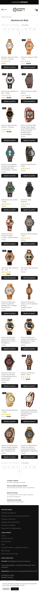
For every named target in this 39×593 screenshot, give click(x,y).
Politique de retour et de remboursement (15, 516)
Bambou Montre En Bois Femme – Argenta (9, 58)
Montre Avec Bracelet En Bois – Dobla (9, 92)
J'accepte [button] (15, 589)
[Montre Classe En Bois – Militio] (29, 153)
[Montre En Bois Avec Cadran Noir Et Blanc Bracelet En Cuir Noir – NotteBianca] (9, 326)
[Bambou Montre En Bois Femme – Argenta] (9, 46)
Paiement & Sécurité (8, 519)
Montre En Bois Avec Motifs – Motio (28, 373)
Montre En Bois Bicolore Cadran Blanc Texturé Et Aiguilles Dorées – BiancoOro (29, 412)
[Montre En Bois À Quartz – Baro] (29, 223)
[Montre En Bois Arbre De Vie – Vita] (29, 257)
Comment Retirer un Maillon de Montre (14, 547)
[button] (6, 61)
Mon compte (5, 550)
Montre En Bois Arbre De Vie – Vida (9, 269)
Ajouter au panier (10, 67)
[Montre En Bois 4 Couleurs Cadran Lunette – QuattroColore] (9, 223)
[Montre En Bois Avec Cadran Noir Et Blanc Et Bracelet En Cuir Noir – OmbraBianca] (29, 326)
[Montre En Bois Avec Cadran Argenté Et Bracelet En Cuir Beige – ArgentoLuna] (9, 291)
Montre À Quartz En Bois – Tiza (29, 58)
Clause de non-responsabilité (11, 528)
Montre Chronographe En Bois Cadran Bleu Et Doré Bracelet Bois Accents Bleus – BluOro (9, 167)
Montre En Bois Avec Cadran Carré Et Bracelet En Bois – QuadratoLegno (29, 304)
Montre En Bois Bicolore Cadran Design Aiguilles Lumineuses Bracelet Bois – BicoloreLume (9, 448)
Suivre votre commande (9, 554)
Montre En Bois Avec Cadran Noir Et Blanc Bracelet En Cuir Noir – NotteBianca (9, 340)
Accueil (3, 17)
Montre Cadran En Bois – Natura (29, 92)
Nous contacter (6, 541)
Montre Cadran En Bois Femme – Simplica (9, 126)
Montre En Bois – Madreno (26, 200)
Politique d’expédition (8, 513)
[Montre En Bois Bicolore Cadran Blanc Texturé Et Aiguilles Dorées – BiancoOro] (29, 399)
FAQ (2, 544)
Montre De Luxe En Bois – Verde (9, 200)
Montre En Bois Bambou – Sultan (9, 411)
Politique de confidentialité (10, 522)
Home (3, 536)
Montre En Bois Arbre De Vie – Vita (29, 269)
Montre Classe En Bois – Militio (29, 165)
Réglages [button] (6, 589)
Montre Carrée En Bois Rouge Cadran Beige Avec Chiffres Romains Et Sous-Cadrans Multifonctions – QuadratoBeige (28, 129)
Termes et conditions (8, 525)
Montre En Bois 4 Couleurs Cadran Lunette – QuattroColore (9, 235)
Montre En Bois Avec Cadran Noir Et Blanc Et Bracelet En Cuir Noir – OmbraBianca (29, 340)
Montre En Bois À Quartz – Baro (29, 235)
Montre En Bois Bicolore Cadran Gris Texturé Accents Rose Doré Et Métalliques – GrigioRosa (29, 448)
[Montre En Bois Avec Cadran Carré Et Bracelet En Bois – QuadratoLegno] (29, 291)
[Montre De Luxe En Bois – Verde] (9, 189)
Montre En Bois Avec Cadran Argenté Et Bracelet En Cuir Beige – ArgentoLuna (9, 304)
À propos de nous (7, 538)
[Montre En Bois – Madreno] (29, 189)
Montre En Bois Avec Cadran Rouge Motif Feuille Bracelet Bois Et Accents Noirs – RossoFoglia (9, 376)
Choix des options (29, 101)
